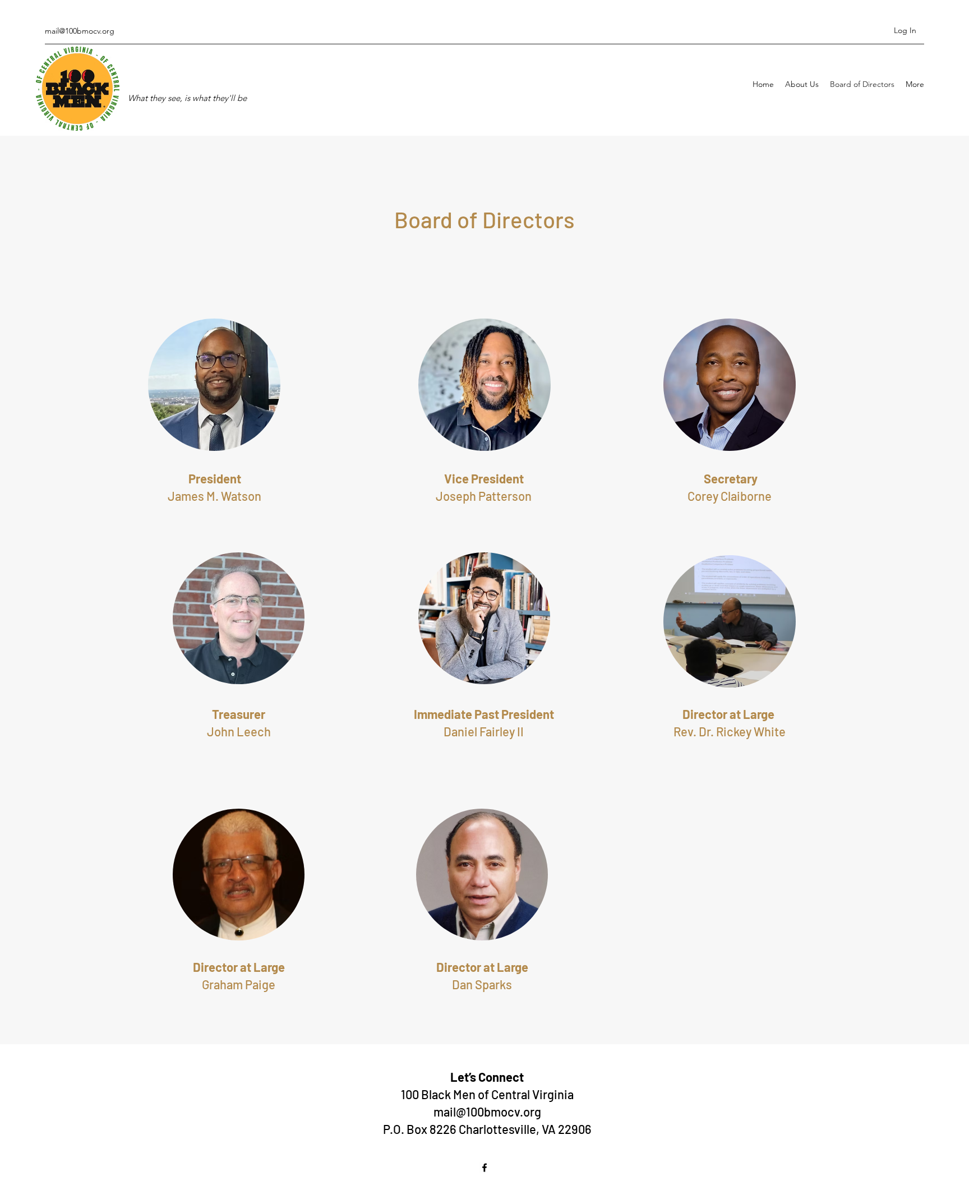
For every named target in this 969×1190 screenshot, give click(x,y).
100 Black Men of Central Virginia (487, 1094)
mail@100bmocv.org (79, 31)
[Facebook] (484, 1167)
